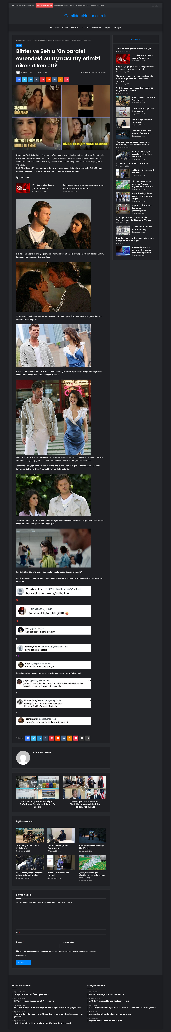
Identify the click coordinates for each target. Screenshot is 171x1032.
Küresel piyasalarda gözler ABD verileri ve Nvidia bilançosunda (141, 250)
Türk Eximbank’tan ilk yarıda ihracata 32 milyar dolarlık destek (134, 89)
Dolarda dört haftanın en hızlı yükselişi (142, 228)
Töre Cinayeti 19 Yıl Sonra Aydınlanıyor (27, 846)
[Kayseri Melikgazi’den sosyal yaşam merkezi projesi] (123, 196)
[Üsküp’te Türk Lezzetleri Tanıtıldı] (61, 862)
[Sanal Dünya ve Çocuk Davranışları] (61, 835)
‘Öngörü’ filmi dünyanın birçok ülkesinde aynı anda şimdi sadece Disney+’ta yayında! (134, 78)
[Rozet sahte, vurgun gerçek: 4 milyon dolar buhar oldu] (30, 862)
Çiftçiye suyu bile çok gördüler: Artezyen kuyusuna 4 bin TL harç (92, 875)
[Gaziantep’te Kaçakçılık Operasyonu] (123, 112)
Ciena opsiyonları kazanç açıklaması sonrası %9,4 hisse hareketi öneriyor (133, 143)
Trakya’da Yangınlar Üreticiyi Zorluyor (133, 48)
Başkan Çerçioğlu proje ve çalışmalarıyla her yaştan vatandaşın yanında (81, 5)
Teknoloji (96, 28)
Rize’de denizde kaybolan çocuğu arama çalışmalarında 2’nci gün (135, 239)
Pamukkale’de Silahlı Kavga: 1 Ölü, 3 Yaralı (92, 846)
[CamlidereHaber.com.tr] (85, 16)
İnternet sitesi (68, 942)
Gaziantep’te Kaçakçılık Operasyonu (143, 109)
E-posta (20, 942)
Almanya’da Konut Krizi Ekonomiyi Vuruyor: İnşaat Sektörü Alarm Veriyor (133, 218)
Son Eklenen (135, 39)
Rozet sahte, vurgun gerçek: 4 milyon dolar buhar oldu (29, 873)
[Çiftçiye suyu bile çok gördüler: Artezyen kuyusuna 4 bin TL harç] (92, 862)
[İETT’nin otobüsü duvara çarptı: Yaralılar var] (23, 188)
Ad (18, 933)
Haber (65, 28)
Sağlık (85, 28)
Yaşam (107, 28)
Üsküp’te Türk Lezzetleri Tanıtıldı (58, 873)
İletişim (117, 28)
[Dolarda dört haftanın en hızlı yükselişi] (123, 230)
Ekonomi (75, 28)
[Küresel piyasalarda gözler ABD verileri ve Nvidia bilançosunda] (123, 250)
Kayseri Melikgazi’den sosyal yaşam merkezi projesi (142, 196)
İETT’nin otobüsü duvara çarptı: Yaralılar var (143, 56)
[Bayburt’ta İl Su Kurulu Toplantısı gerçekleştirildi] (123, 209)
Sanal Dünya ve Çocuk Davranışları (57, 846)
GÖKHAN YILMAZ (27, 72)
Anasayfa (54, 28)
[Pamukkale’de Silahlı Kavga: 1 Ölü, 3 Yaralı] (92, 835)
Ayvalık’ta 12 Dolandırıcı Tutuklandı (132, 163)
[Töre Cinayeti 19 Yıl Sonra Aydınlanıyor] (30, 835)
